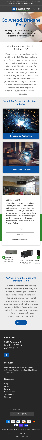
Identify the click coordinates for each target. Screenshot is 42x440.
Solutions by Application (21, 136)
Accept (20, 229)
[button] (2, 9)
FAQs (6, 386)
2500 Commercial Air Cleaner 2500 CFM (26, 261)
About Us (21, 322)
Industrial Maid (12, 429)
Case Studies (9, 391)
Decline (20, 234)
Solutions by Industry (21, 169)
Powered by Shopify (23, 429)
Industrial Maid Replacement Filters (18, 367)
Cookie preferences (22, 436)
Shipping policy (20, 433)
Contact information (33, 433)
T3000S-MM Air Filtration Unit (9, 258)
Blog (6, 383)
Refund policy (36, 429)
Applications (9, 373)
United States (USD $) (19, 414)
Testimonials (9, 394)
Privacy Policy (12, 223)
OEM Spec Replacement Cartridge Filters (20, 370)
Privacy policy (9, 433)
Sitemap (7, 397)
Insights (7, 389)
